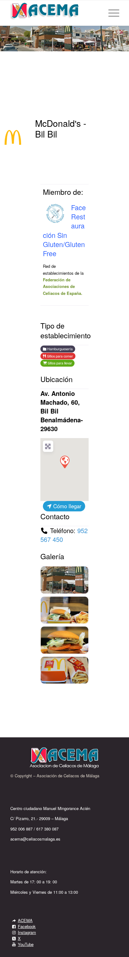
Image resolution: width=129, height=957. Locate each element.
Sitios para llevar (59, 362)
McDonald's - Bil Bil (60, 128)
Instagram (27, 932)
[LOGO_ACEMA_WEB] (53, 12)
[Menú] (110, 12)
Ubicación (56, 379)
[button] (64, 461)
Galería (52, 556)
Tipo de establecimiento (65, 330)
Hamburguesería (59, 348)
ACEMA (25, 920)
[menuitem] (110, 12)
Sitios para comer (59, 355)
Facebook (27, 926)
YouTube (26, 944)
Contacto (55, 516)
